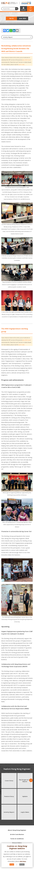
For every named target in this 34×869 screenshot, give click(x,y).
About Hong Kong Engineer (17, 830)
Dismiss (22, 864)
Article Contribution (17, 834)
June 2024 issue (26, 60)
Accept (12, 864)
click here (23, 861)
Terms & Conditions (17, 838)
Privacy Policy (17, 843)
